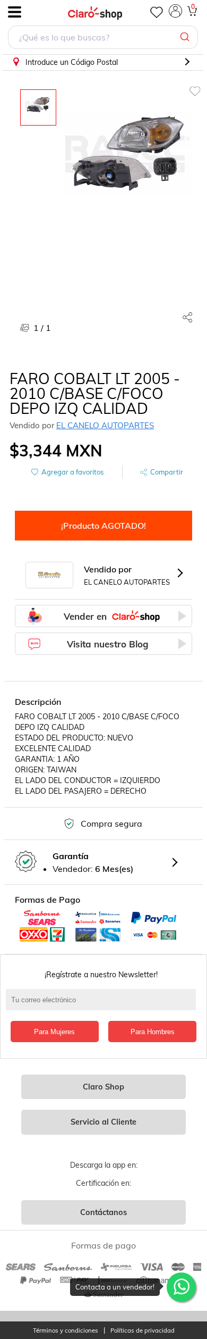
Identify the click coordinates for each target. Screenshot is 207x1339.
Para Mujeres (54, 1032)
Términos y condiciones (65, 1331)
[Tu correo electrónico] (104, 1005)
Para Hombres (153, 1032)
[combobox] (103, 38)
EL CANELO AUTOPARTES (105, 425)
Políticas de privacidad (142, 1331)
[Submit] (186, 37)
